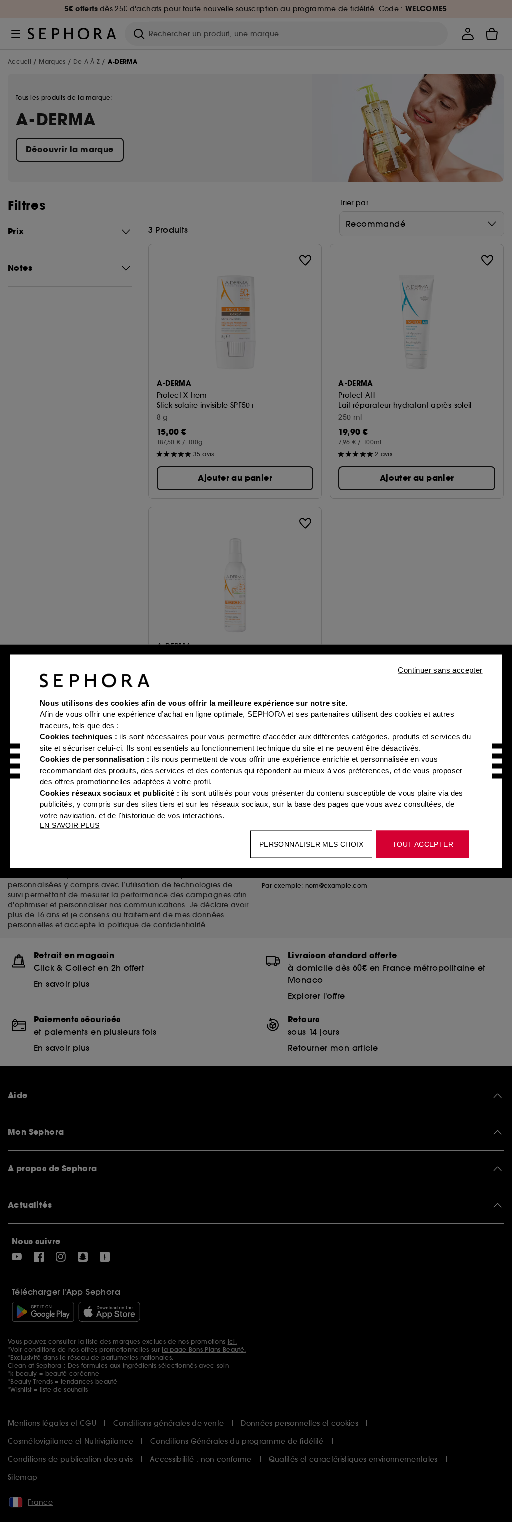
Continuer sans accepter (440, 669)
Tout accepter (423, 844)
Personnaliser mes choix (312, 844)
